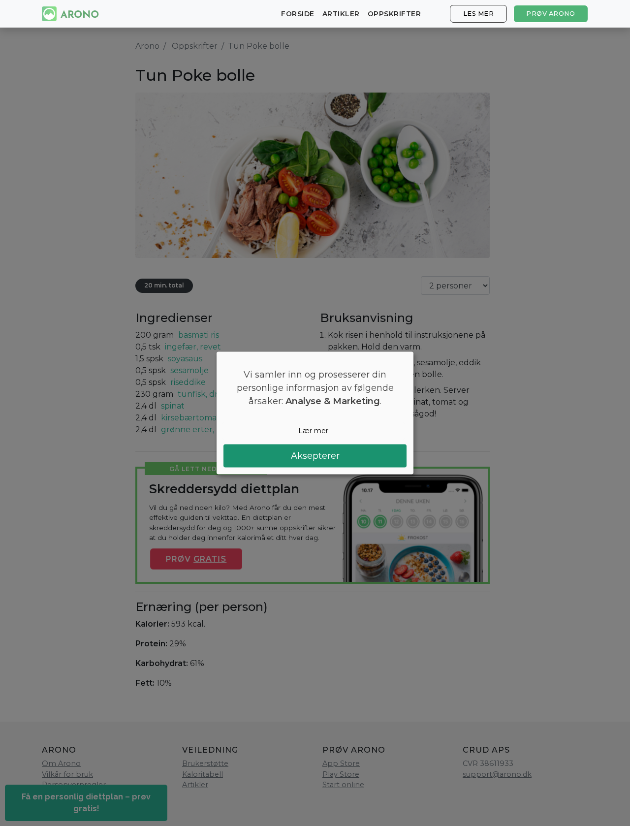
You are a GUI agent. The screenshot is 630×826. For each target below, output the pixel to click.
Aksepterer (315, 455)
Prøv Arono (550, 13)
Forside (298, 14)
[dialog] (315, 413)
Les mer (478, 13)
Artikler (341, 14)
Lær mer (313, 430)
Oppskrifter (394, 14)
